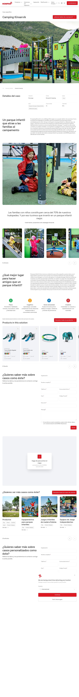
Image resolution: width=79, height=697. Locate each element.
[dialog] (39, 348)
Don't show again (57, 599)
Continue (57, 595)
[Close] (75, 575)
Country (40, 586)
